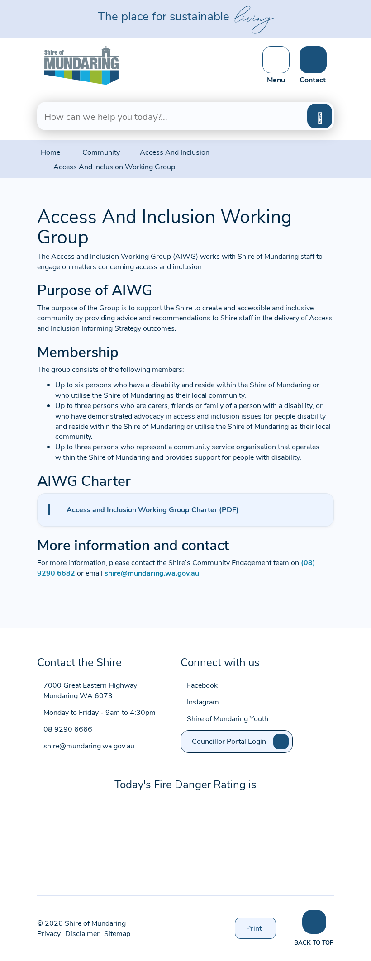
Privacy (49, 933)
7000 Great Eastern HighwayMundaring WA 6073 (90, 690)
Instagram (203, 701)
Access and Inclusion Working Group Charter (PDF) (153, 509)
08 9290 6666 (67, 728)
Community (101, 152)
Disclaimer (82, 933)
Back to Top (314, 942)
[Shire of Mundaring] (81, 64)
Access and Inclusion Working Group (114, 166)
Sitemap (117, 933)
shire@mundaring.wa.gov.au (152, 572)
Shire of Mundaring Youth (227, 718)
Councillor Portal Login (229, 741)
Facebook (202, 685)
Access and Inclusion (174, 152)
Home (50, 152)
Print (261, 931)
